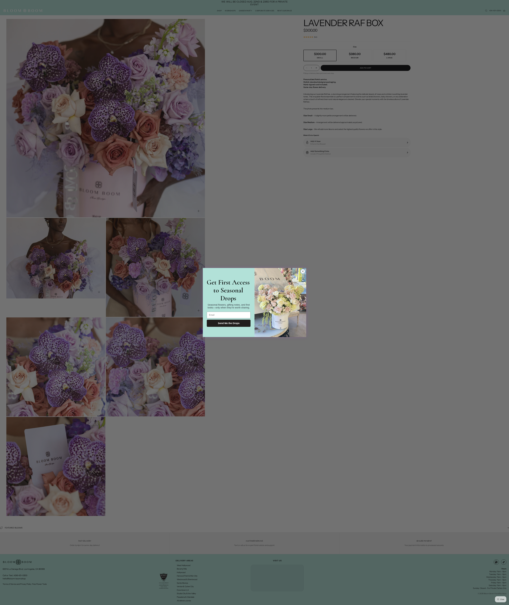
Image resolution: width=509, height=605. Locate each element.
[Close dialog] (302, 271)
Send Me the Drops (229, 323)
